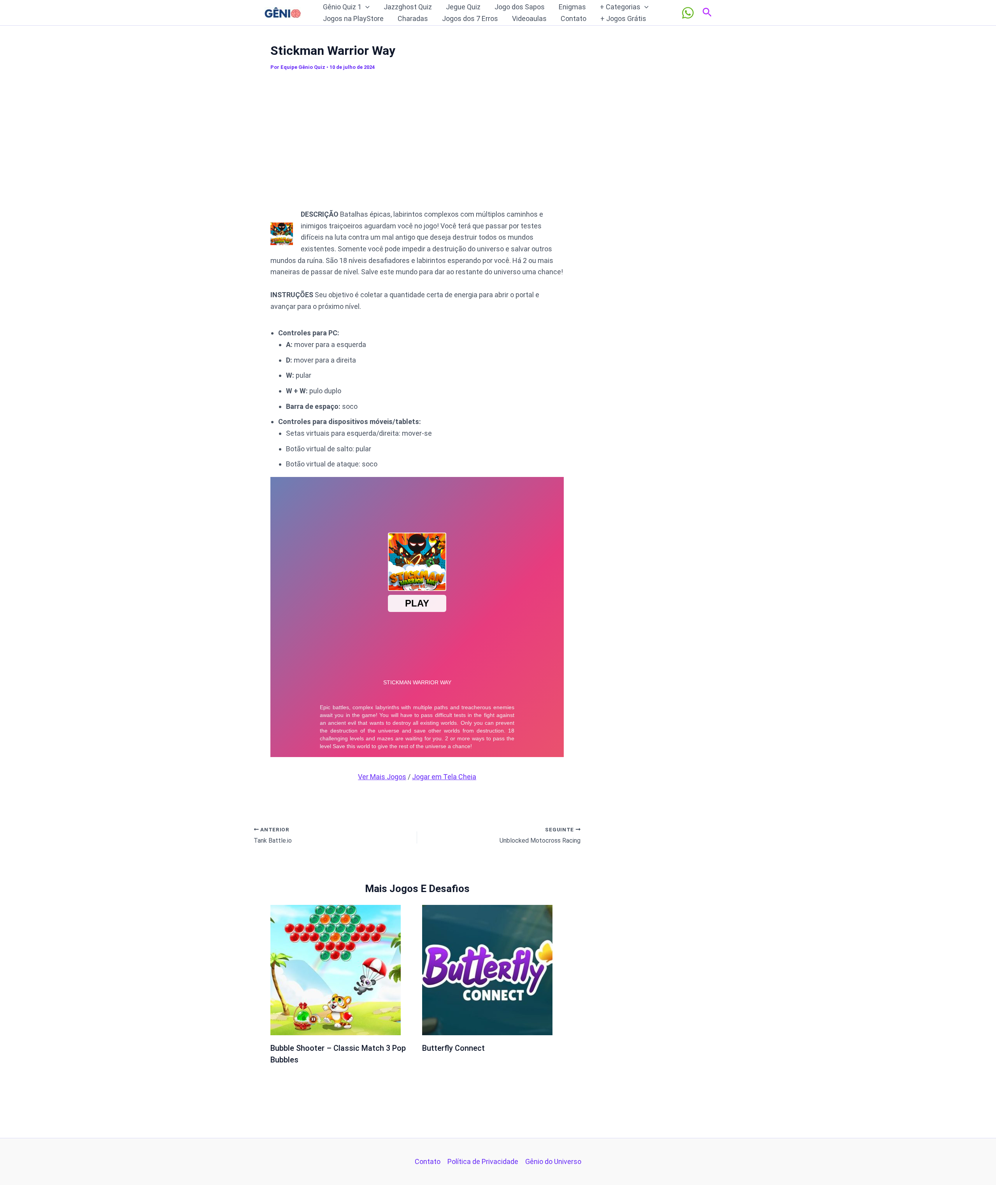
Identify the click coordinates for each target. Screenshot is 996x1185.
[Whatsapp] (687, 12)
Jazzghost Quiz (408, 7)
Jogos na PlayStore (353, 18)
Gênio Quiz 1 (342, 7)
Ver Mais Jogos (382, 777)
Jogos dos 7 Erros (470, 18)
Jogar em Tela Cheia (444, 777)
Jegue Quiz (463, 7)
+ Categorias (620, 7)
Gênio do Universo (553, 1161)
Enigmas (572, 7)
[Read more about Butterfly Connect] (487, 969)
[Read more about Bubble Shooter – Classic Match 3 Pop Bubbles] (335, 969)
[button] (365, 7)
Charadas (413, 18)
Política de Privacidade (482, 1161)
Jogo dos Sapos (519, 7)
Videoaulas (529, 18)
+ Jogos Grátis (623, 18)
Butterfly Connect (453, 1048)
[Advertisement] (417, 143)
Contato (573, 18)
